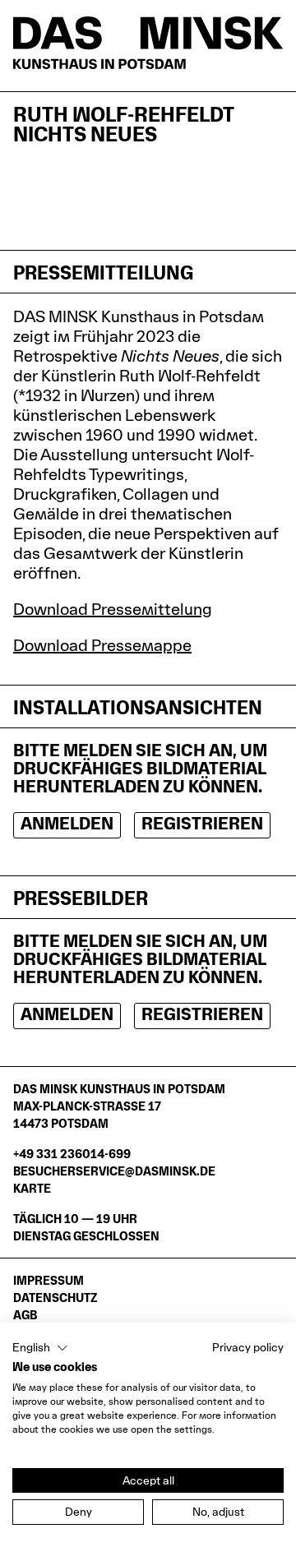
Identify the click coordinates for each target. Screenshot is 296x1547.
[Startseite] (148, 42)
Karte (32, 1188)
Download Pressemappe (102, 645)
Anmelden (67, 824)
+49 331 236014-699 (72, 1154)
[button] (40, 1348)
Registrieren (202, 824)
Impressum (48, 1280)
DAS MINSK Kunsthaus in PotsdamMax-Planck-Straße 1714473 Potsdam (119, 1106)
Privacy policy (248, 1347)
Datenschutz (55, 1298)
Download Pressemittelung (112, 609)
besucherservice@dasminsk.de (114, 1171)
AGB (25, 1315)
